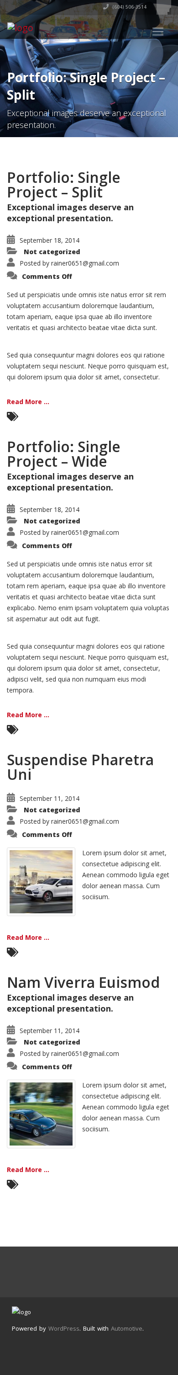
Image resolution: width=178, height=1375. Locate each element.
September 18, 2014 (49, 240)
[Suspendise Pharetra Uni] (41, 881)
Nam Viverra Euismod (83, 982)
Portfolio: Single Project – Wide (63, 454)
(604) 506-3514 (129, 7)
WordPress (63, 1328)
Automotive (126, 1328)
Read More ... (28, 401)
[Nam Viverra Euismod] (41, 1113)
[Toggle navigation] (158, 31)
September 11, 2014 (49, 798)
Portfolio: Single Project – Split (63, 184)
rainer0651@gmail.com (85, 263)
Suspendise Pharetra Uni (80, 767)
